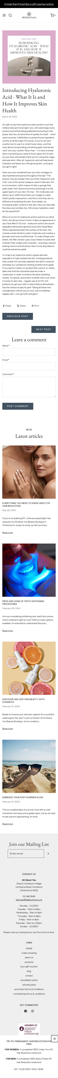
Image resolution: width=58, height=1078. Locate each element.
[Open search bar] (11, 15)
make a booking (29, 953)
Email (5, 360)
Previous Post (17, 316)
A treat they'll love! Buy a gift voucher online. (29, 4)
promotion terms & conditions (29, 989)
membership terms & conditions (29, 993)
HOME (29, 948)
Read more (7, 532)
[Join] (48, 853)
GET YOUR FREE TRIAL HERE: (29, 1069)
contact (29, 975)
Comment (8, 374)
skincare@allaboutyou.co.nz (29, 899)
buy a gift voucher (29, 966)
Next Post (43, 329)
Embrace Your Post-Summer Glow (22, 797)
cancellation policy (29, 980)
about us (29, 957)
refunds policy (29, 984)
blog (29, 971)
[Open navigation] (4, 15)
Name (6, 345)
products (29, 962)
